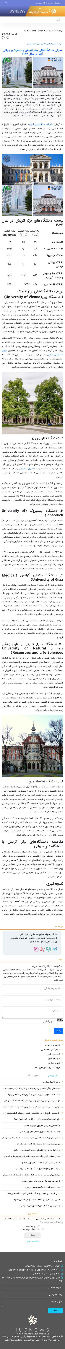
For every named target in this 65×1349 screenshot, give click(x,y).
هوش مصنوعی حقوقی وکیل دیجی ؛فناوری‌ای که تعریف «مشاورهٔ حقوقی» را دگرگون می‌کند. (31, 1107)
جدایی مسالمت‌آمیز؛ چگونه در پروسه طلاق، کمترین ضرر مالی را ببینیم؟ (31, 1156)
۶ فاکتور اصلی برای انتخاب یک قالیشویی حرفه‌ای (40, 1162)
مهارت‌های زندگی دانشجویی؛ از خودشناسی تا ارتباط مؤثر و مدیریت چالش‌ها (31, 1088)
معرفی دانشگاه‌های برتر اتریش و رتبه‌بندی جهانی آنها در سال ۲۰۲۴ (32, 52)
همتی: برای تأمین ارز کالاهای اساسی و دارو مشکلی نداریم (37, 1199)
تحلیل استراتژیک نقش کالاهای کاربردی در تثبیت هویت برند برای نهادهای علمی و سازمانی (31, 1138)
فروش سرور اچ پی (52, 1045)
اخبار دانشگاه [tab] (33, 1075)
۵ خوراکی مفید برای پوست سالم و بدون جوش (41, 1181)
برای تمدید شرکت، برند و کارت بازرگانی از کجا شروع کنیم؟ (37, 1119)
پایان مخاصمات (31, 1226)
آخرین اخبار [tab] (52, 1075)
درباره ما (14, 1340)
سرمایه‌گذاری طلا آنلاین (50, 1049)
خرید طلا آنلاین (54, 1058)
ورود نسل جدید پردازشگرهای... (47, 5)
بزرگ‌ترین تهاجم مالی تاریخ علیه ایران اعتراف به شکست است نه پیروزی (31, 1175)
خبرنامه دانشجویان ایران (54, 44)
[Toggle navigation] (6, 3)
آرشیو (7, 1340)
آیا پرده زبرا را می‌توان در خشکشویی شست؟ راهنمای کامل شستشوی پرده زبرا (31, 1113)
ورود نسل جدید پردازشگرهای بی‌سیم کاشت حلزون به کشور (36, 1150)
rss (20, 1340)
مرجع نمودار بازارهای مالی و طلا (47, 1067)
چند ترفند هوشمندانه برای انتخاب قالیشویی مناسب (40, 1131)
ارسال (58, 1031)
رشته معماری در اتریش (29, 469)
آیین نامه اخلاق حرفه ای (50, 1340)
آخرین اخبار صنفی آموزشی (36, 44)
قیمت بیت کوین (53, 1054)
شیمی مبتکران (54, 1063)
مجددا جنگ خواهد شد (31, 1229)
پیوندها (26, 1340)
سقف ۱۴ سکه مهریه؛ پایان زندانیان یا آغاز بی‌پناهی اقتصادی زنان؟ (34, 1094)
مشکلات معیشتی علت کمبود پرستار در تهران (42, 1187)
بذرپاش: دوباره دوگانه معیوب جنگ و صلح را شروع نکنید (37, 1168)
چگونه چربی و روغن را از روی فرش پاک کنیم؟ (42, 1125)
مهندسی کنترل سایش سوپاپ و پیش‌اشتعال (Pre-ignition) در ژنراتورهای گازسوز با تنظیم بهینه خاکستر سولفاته (31, 1100)
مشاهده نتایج (32, 1241)
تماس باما (35, 1340)
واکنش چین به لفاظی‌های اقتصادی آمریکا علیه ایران (39, 1206)
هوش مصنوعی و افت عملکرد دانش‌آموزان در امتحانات (38, 1144)
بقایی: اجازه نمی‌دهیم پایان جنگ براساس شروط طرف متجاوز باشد (33, 1193)
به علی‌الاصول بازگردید (51, 1082)
